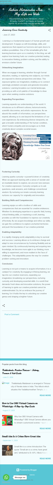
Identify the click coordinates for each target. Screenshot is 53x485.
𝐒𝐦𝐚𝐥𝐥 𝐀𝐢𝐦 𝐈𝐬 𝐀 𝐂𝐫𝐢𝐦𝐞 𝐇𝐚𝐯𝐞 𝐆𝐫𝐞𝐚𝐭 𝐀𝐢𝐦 (21, 436)
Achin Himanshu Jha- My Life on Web (26, 12)
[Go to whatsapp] (6, 477)
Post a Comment (12, 314)
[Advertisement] (26, 336)
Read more (45, 395)
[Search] (49, 10)
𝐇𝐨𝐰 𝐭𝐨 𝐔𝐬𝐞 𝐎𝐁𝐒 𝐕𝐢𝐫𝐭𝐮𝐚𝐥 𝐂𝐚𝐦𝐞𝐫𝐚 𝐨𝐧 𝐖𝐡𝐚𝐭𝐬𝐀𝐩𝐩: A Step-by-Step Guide (20, 405)
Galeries (32, 475)
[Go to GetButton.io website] (6, 482)
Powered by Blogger (28, 470)
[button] (49, 31)
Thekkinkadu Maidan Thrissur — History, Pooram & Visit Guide (20, 372)
